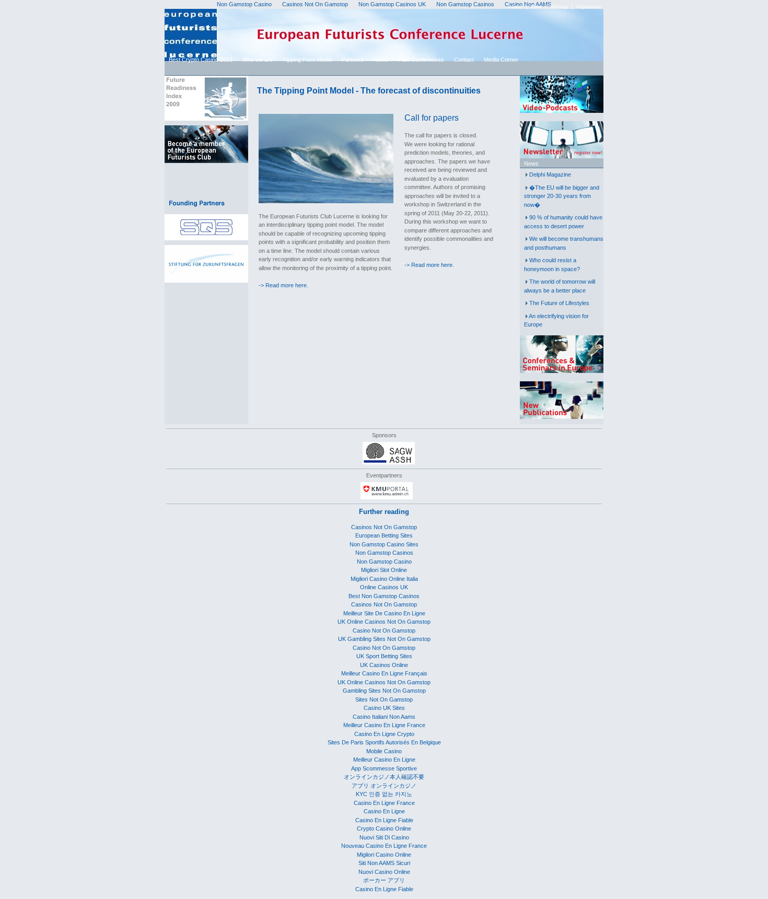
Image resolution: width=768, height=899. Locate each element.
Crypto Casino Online (384, 828)
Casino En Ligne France (384, 803)
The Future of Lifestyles (559, 303)
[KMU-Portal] (386, 497)
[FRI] (206, 118)
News (381, 59)
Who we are (257, 59)
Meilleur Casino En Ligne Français (384, 673)
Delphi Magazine (550, 174)
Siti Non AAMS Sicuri (384, 863)
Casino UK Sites (384, 708)
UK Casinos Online (384, 665)
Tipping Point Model (307, 59)
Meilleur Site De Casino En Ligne (384, 613)
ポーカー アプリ (384, 880)
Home (515, 6)
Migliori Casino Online (384, 854)
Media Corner (501, 59)
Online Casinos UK (384, 587)
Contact (464, 59)
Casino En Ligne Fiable (384, 820)
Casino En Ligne (384, 811)
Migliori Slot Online (384, 570)
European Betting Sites (384, 535)
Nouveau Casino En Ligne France (384, 846)
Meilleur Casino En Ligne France (384, 725)
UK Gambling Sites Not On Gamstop (384, 639)
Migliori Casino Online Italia (384, 579)
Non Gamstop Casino (384, 561)
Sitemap (559, 6)
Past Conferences (421, 59)
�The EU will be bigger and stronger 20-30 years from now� (561, 196)
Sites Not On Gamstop (384, 699)
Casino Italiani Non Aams (384, 717)
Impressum (589, 6)
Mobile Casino (384, 751)
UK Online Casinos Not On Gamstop (384, 621)
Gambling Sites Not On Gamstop (384, 690)
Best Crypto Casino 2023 (200, 59)
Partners (353, 59)
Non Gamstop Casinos (384, 553)
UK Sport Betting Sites (384, 656)
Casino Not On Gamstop (384, 630)
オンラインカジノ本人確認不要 (384, 777)
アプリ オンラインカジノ (384, 786)
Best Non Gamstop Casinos (384, 596)
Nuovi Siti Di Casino (384, 837)
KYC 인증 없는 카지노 (384, 794)
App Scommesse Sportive (384, 768)
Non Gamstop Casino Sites (384, 544)
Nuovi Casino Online (384, 872)
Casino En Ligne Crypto (384, 734)
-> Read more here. (283, 285)
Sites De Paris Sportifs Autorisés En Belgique (384, 742)
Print (536, 6)
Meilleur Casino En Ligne (384, 759)
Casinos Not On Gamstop (384, 527)
